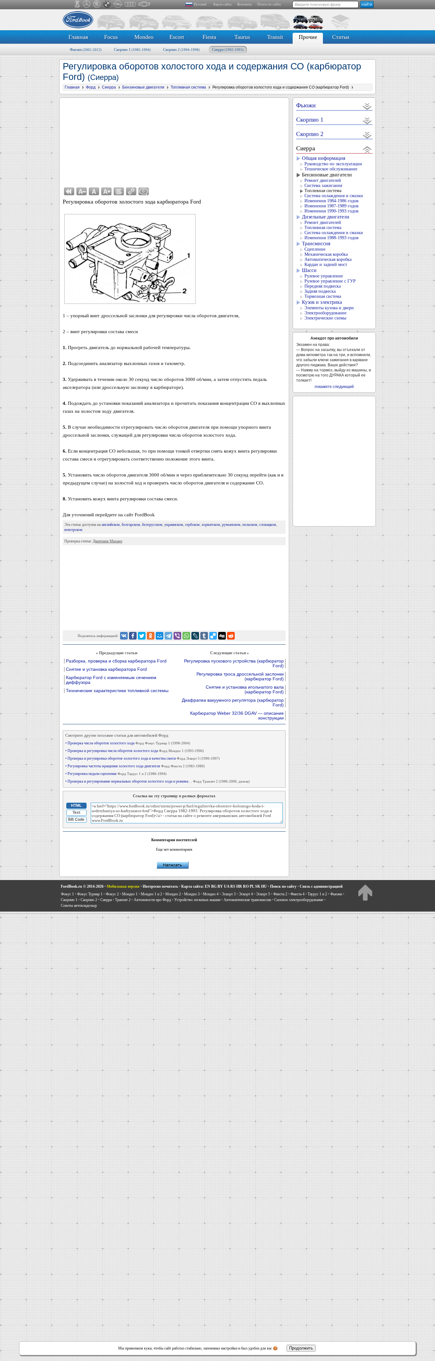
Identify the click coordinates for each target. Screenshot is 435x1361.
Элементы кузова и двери (329, 307)
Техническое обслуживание (330, 169)
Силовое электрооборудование (298, 900)
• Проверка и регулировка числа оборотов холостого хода (134, 751)
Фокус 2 (112, 894)
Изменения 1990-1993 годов (331, 211)
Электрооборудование (325, 313)
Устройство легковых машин (197, 900)
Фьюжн (86, 49)
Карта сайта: (192, 886)
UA (226, 886)
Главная (78, 37)
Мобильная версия (123, 886)
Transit (275, 37)
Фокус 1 (67, 894)
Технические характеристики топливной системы (117, 690)
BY (220, 886)
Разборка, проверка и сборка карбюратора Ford (116, 661)
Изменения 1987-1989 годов (331, 206)
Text (76, 812)
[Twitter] (142, 636)
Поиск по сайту (269, 4)
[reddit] (231, 636)
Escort (176, 37)
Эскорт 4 (246, 894)
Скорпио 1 (132, 49)
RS (232, 886)
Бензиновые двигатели (327, 174)
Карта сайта (222, 4)
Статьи (340, 37)
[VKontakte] (124, 636)
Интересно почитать (160, 886)
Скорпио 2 (181, 49)
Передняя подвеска (322, 286)
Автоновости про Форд (152, 900)
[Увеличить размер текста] (106, 191)
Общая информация (323, 158)
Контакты (244, 4)
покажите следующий (334, 386)
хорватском (211, 524)
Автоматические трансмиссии (247, 900)
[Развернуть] (367, 106)
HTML (76, 805)
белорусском (152, 524)
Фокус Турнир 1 (90, 894)
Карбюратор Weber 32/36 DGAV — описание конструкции (237, 715)
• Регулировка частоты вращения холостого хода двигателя (135, 766)
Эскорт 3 (229, 894)
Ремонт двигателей (322, 180)
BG (214, 886)
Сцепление (314, 249)
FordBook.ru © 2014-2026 (82, 886)
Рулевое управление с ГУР (330, 281)
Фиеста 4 (297, 894)
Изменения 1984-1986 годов (331, 200)
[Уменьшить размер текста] (81, 191)
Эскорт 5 (263, 894)
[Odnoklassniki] (150, 636)
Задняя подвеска (320, 291)
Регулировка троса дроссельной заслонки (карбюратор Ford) (240, 676)
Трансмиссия (316, 243)
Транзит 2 (123, 900)
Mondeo (143, 37)
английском (111, 524)
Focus (111, 37)
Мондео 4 (210, 894)
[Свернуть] (367, 149)
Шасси (309, 270)
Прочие (308, 37)
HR (239, 886)
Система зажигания (323, 185)
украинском (173, 524)
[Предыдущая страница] (69, 191)
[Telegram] (168, 636)
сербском (192, 524)
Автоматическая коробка (328, 259)
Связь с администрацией (321, 886)
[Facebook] (133, 636)
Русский (200, 4)
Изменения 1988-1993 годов (331, 237)
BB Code (76, 819)
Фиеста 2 (280, 894)
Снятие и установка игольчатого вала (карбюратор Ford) (245, 689)
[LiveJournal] (195, 636)
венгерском (73, 529)
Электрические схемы (325, 318)
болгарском (131, 524)
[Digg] (222, 636)
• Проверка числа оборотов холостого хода (127, 743)
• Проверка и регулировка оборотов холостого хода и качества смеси (142, 758)
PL (252, 886)
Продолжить (301, 1348)
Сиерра (228, 49)
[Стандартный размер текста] (94, 191)
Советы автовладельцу (79, 905)
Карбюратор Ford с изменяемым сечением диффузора (111, 680)
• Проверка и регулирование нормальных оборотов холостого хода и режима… (157, 781)
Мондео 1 (130, 894)
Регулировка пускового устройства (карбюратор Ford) (234, 663)
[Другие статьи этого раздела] (119, 191)
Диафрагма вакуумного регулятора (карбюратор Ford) (233, 702)
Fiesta (209, 37)
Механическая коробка (326, 254)
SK (257, 886)
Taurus (242, 37)
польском (249, 524)
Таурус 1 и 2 (317, 894)
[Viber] (177, 636)
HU (264, 886)
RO (246, 886)
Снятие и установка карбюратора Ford (106, 669)
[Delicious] (213, 636)
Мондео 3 (192, 894)
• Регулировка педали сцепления (116, 773)
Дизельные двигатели (325, 216)
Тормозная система (322, 296)
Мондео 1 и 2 (151, 894)
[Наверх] (365, 892)
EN (207, 886)
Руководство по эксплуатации (333, 163)
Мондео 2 (173, 894)
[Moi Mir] (159, 636)
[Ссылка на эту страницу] (131, 191)
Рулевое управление (323, 276)
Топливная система (322, 190)
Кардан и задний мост (325, 264)
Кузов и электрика (322, 302)
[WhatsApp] (186, 636)
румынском (231, 524)
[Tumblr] (204, 636)
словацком (267, 524)
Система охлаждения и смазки (333, 195)
